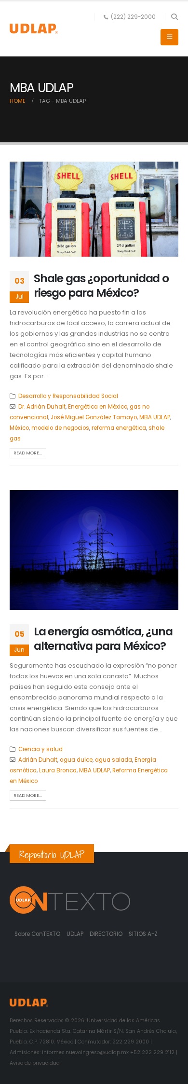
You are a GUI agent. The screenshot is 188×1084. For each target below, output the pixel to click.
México (19, 428)
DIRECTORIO (107, 934)
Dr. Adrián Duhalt (42, 407)
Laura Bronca (58, 770)
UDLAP (76, 934)
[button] (174, 17)
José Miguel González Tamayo (94, 417)
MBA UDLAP (154, 417)
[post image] (94, 209)
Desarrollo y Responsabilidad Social (68, 396)
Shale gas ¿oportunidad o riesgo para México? (101, 285)
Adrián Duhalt (37, 760)
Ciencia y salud (40, 749)
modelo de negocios (60, 428)
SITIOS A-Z (143, 934)
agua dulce (76, 760)
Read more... (27, 453)
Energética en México (97, 407)
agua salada (113, 760)
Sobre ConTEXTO (37, 934)
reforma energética (119, 428)
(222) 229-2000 (133, 17)
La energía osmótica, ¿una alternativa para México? (103, 638)
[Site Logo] (34, 29)
